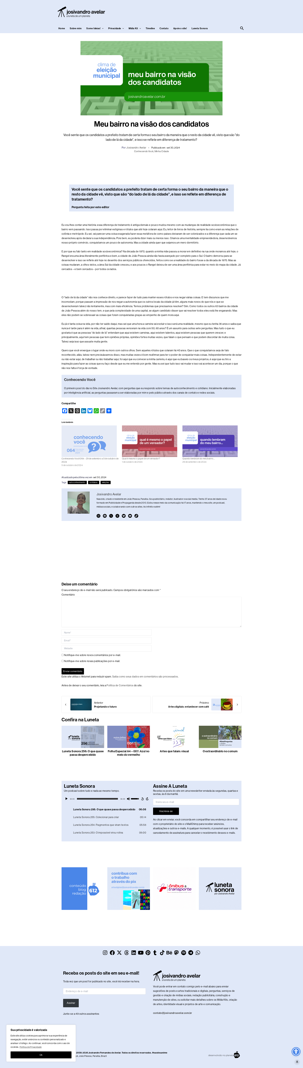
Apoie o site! (180, 28)
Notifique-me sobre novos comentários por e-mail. (92, 655)
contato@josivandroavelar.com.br (172, 1013)
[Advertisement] (187, 11)
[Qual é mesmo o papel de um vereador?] (150, 441)
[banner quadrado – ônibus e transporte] (174, 888)
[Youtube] (130, 516)
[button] (102, 28)
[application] (107, 799)
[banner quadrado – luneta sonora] (220, 888)
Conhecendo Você (144, 151)
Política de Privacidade (31, 1047)
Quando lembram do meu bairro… (198, 458)
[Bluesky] (124, 516)
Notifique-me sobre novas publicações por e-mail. (92, 661)
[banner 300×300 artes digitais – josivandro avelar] (128, 888)
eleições (105, 482)
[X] (111, 516)
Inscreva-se (166, 811)
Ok (41, 1055)
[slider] (97, 799)
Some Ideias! (93, 28)
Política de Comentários (120, 685)
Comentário (68, 594)
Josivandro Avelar (136, 147)
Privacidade (114, 28)
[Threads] (117, 516)
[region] (41, 1043)
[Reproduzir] (66, 798)
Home (61, 28)
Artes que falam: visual (174, 751)
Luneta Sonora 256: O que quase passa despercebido (83, 753)
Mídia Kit (133, 28)
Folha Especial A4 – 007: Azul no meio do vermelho (128, 753)
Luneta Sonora (200, 28)
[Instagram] (98, 516)
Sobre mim (76, 28)
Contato (164, 28)
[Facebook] (105, 516)
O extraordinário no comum (220, 751)
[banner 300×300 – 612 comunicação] (83, 888)
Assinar (71, 1002)
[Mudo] (128, 798)
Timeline (150, 28)
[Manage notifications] (297, 1061)
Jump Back (142, 798)
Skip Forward (147, 798)
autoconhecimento (77, 482)
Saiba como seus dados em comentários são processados (145, 676)
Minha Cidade (161, 151)
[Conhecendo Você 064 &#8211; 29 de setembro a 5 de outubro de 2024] (90, 441)
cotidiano (94, 482)
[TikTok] (136, 516)
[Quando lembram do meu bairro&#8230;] (211, 441)
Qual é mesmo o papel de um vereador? (141, 458)
